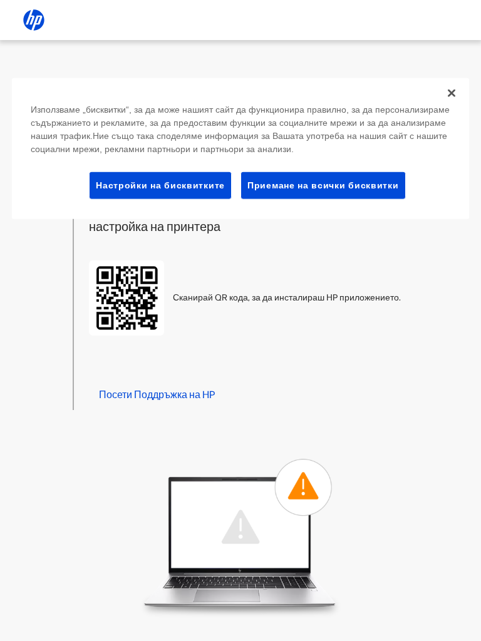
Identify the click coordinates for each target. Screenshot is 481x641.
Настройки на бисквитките (160, 185)
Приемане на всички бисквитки (323, 185)
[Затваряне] (451, 92)
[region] (240, 148)
